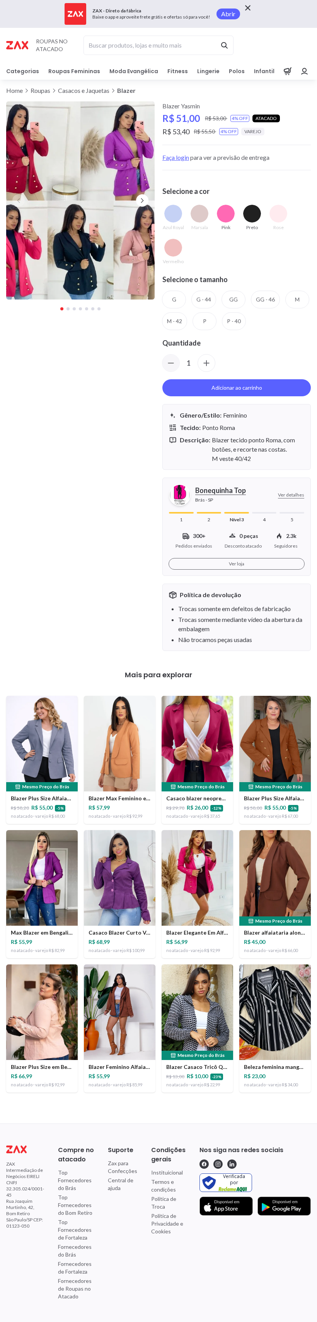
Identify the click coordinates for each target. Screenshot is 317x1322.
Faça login (175, 157)
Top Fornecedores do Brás (75, 1180)
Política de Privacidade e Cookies (167, 1223)
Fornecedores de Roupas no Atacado (75, 1288)
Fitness (177, 71)
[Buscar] (224, 45)
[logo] (25, 1149)
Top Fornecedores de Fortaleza (75, 1230)
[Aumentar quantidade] (206, 363)
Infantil (264, 71)
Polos (237, 71)
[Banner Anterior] (18, 200)
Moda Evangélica (133, 71)
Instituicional (167, 1172)
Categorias (22, 71)
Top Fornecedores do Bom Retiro (75, 1205)
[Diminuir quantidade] (170, 363)
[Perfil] (304, 71)
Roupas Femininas (74, 71)
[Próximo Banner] (142, 200)
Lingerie (208, 71)
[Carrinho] (287, 71)
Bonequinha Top (220, 490)
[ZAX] (17, 45)
